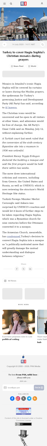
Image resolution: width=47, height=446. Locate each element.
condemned (14, 236)
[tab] (18, 430)
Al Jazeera (11, 107)
